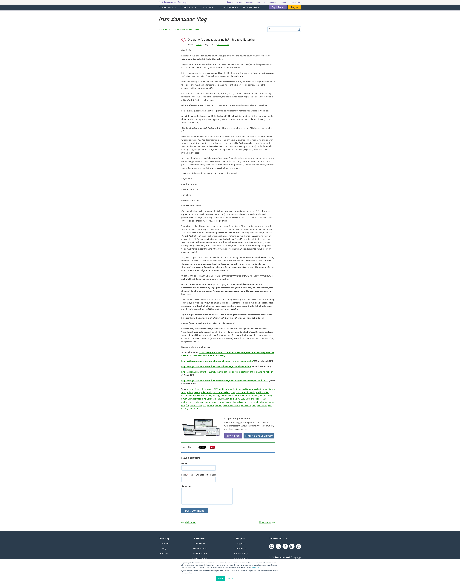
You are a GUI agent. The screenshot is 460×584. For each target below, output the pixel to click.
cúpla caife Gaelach (221, 392)
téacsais (218, 405)
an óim (268, 389)
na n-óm (220, 402)
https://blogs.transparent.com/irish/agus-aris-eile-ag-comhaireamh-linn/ (216, 366)
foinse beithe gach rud (256, 396)
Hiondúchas (219, 399)
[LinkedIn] (292, 546)
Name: (185, 463)
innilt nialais (231, 399)
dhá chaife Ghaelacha (245, 392)
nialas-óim (241, 402)
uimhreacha (246, 405)
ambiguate (224, 389)
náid (227, 402)
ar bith (190, 392)
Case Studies (200, 544)
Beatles (197, 392)
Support (241, 544)
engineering (214, 396)
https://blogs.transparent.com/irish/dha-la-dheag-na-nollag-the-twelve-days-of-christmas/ (224, 381)
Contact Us (240, 549)
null (260, 402)
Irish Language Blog (183, 19)
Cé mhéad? (206, 392)
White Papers (200, 549)
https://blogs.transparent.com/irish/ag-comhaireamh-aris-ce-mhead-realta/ (217, 361)
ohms (270, 402)
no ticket (254, 402)
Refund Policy (241, 553)
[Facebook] (285, 546)
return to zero (196, 405)
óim (183, 405)
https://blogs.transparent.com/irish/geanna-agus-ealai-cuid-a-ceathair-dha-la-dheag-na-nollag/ (227, 372)
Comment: (186, 486)
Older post (190, 522)
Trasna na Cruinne (231, 405)
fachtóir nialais (227, 396)
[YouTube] (298, 546)
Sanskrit (210, 405)
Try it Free (277, 7)
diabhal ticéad (262, 392)
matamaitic (186, 402)
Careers (164, 553)
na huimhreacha (208, 402)
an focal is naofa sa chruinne (251, 389)
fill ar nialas (240, 396)
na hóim (196, 402)
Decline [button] (230, 578)
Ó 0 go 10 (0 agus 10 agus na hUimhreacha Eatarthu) (222, 39)
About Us (164, 544)
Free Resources (200, 559)
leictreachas (260, 399)
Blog (164, 549)
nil (248, 402)
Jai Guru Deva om (246, 399)
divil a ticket (202, 396)
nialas (233, 402)
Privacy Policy (255, 567)
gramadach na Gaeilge (203, 399)
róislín (198, 45)
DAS (233, 392)
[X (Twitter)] (278, 546)
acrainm (190, 389)
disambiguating (188, 396)
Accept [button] (220, 578)
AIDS (216, 389)
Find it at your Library (259, 435)
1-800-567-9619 (295, 2)
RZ (204, 405)
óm (187, 405)
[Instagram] (271, 546)
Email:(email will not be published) (198, 475)
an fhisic (234, 389)
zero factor (262, 405)
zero (254, 405)
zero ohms (194, 409)
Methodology (200, 553)
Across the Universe (204, 389)
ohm (265, 402)
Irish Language (223, 45)
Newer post (265, 522)
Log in (294, 7)
